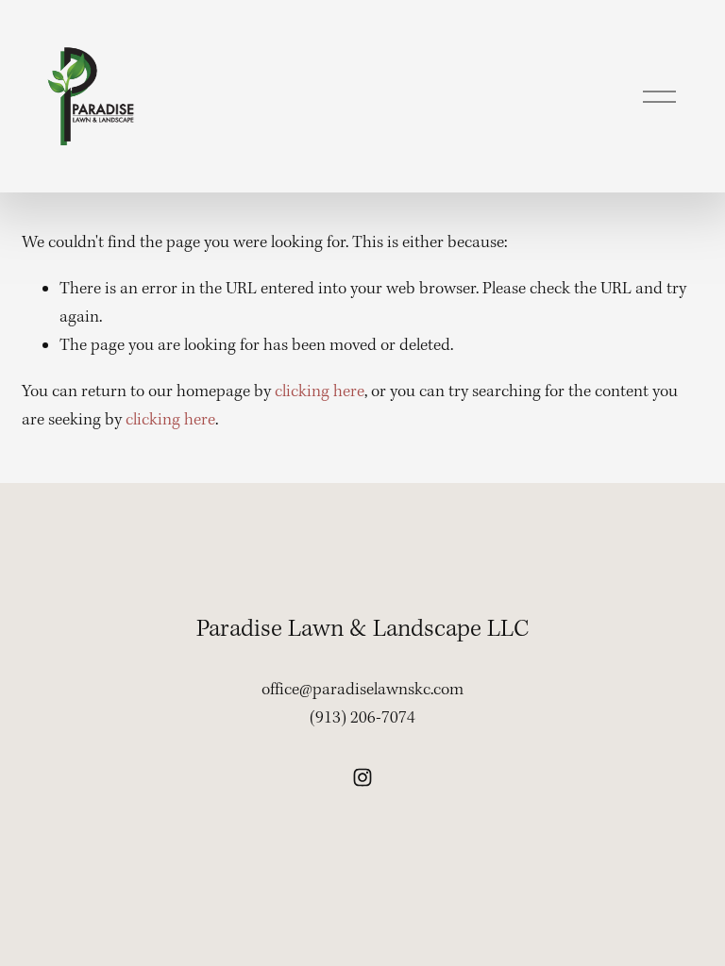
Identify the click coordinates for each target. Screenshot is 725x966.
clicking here (319, 392)
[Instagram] (362, 777)
